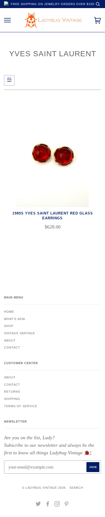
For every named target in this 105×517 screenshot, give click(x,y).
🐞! (88, 452)
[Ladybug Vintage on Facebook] (48, 505)
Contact (12, 347)
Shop (8, 326)
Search (76, 487)
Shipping (12, 398)
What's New (14, 319)
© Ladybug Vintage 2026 (44, 487)
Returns (12, 391)
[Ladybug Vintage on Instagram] (57, 505)
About (10, 340)
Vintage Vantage (19, 333)
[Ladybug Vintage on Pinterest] (66, 505)
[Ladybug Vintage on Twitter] (38, 505)
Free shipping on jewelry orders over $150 (52, 4)
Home (9, 311)
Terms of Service (20, 406)
